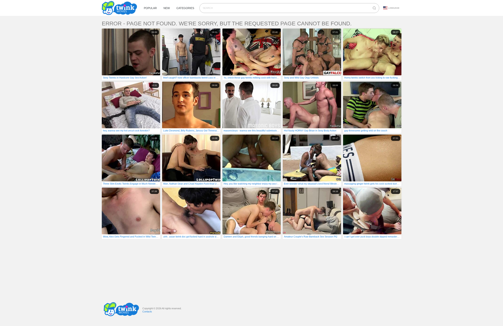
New (166, 8)
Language (393, 8)
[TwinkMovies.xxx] (120, 8)
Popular (150, 8)
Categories (185, 8)
